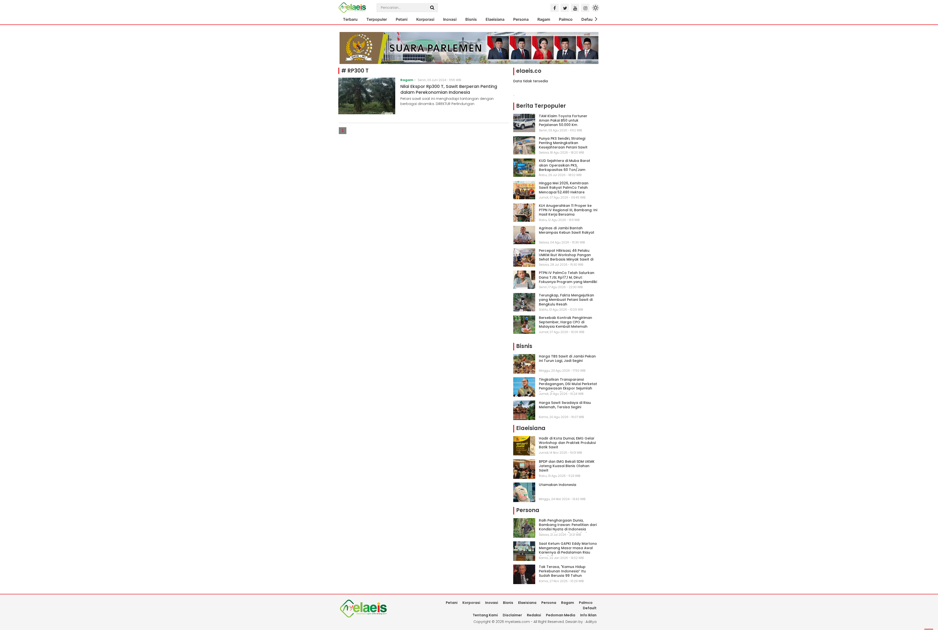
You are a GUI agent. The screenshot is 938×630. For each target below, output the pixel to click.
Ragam (543, 19)
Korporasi (425, 19)
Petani (401, 19)
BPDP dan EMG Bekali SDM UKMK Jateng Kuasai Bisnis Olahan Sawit (567, 466)
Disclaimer (512, 615)
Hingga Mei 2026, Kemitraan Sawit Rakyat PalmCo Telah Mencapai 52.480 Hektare (563, 187)
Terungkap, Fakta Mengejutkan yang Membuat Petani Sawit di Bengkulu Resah (566, 299)
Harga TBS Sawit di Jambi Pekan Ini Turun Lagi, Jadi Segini (567, 358)
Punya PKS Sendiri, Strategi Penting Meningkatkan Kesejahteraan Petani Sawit (563, 143)
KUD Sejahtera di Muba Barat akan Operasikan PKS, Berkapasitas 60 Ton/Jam (564, 165)
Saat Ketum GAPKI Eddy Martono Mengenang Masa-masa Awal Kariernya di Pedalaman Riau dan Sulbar (568, 550)
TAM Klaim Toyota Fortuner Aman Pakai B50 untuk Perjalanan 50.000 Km (563, 120)
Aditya (591, 621)
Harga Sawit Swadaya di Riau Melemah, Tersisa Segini (565, 405)
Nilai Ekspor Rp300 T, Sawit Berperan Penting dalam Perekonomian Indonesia (448, 89)
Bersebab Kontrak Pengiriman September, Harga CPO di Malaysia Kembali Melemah (565, 322)
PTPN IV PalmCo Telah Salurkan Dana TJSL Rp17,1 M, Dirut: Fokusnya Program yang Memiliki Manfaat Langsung (568, 279)
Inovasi (450, 19)
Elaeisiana (495, 19)
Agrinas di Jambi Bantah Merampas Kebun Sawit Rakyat (566, 230)
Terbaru (350, 19)
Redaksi (534, 615)
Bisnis (471, 19)
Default (588, 19)
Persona (521, 19)
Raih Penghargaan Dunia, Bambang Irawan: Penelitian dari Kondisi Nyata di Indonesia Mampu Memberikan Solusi (568, 527)
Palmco (566, 19)
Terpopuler (376, 19)
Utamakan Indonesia (557, 484)
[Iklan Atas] (469, 47)
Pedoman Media (560, 615)
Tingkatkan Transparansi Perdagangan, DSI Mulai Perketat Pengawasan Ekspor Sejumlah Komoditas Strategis (568, 386)
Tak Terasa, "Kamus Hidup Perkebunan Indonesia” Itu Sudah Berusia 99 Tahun (562, 571)
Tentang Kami (485, 615)
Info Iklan (588, 615)
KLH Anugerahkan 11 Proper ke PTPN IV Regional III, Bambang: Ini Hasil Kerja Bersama (568, 210)
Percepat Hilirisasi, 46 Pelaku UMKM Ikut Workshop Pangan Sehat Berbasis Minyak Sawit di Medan (566, 257)
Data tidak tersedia (530, 81)
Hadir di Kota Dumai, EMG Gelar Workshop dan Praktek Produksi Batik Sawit (567, 443)
